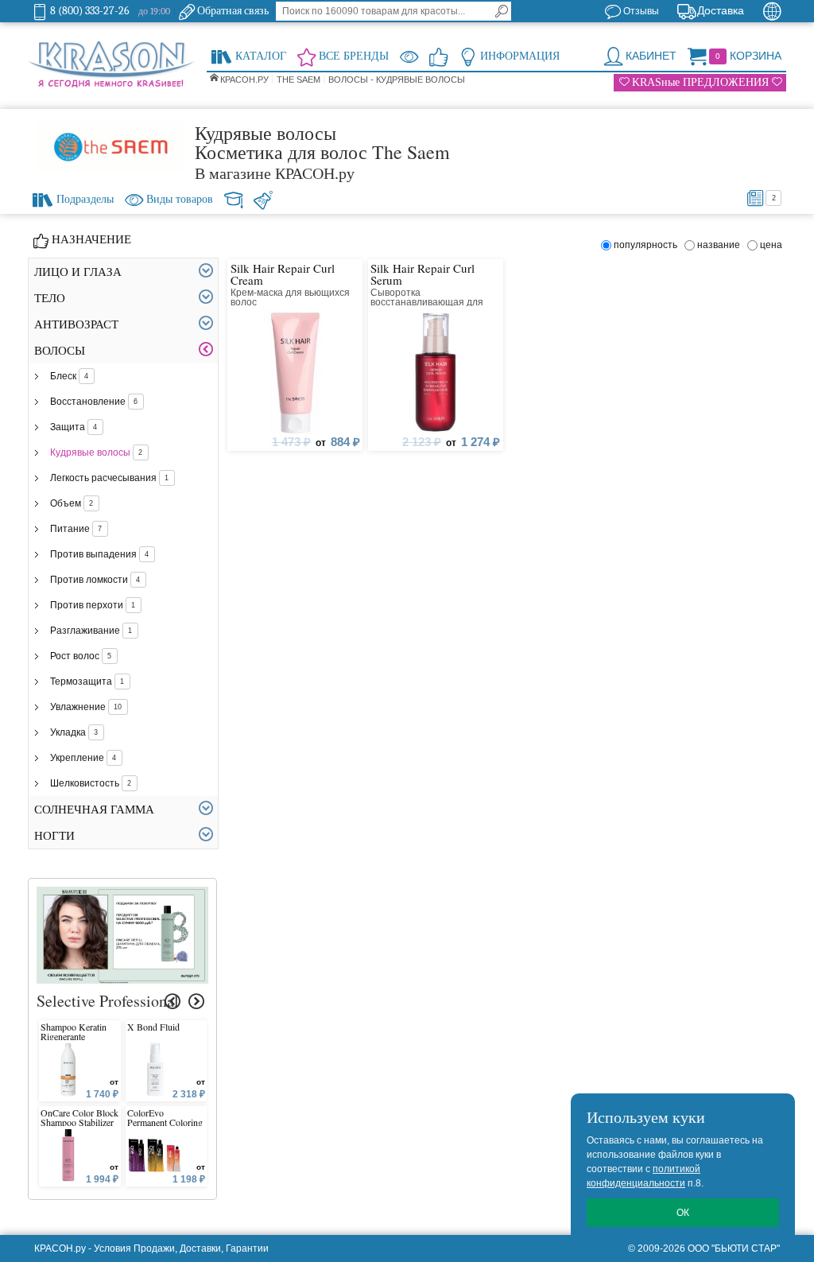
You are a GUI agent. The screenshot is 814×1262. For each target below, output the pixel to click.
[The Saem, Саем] (111, 147)
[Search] (501, 11)
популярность (648, 244)
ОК (682, 1212)
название (721, 244)
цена (771, 244)
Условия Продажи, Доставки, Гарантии (181, 1248)
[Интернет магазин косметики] (111, 65)
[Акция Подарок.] (123, 893)
